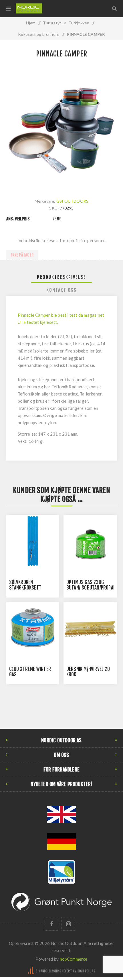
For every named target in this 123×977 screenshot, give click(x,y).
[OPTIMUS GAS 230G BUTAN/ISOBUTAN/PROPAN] (90, 541)
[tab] (61, 277)
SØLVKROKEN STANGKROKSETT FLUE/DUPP (25, 587)
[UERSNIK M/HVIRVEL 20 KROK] (90, 628)
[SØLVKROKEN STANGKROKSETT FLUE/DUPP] (32, 541)
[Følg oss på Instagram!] (68, 924)
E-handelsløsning (48, 971)
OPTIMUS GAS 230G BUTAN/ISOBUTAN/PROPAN (91, 585)
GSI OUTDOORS (72, 201)
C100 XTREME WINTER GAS (30, 672)
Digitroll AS (86, 971)
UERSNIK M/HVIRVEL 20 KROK (88, 672)
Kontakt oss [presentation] (61, 290)
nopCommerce (74, 959)
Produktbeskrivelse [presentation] (61, 277)
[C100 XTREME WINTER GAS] (32, 628)
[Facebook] (51, 924)
